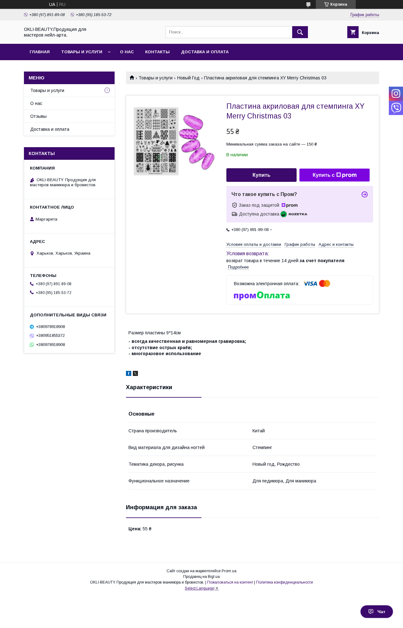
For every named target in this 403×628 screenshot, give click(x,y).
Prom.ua (229, 571)
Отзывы (38, 116)
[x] (135, 374)
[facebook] (128, 374)
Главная (40, 51)
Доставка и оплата (205, 51)
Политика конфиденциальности (284, 582)
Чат (381, 611)
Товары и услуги (81, 51)
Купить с (324, 175)
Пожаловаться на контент (230, 582)
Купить (261, 175)
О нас (127, 51)
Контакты (157, 51)
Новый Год (188, 77)
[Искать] (300, 32)
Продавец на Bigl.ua (201, 576)
